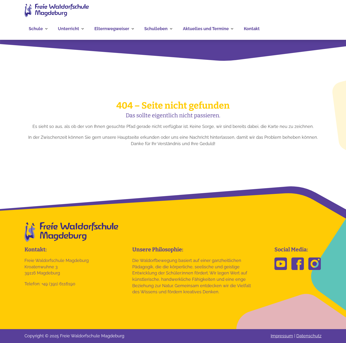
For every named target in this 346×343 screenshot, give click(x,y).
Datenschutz (309, 335)
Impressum (282, 335)
